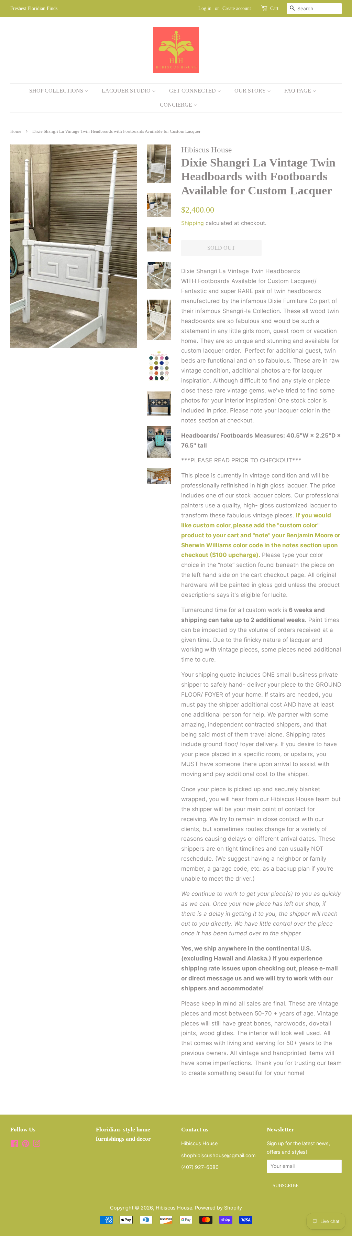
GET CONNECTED (193, 91)
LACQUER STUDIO (127, 91)
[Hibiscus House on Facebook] (14, 1145)
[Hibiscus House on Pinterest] (25, 1145)
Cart (274, 8)
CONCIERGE (177, 105)
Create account (236, 8)
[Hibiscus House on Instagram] (36, 1145)
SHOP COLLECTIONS (57, 91)
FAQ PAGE (298, 91)
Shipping (192, 222)
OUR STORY (250, 91)
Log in (204, 8)
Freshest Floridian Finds (33, 8)
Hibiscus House (174, 1208)
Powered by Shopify (218, 1208)
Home (15, 131)
